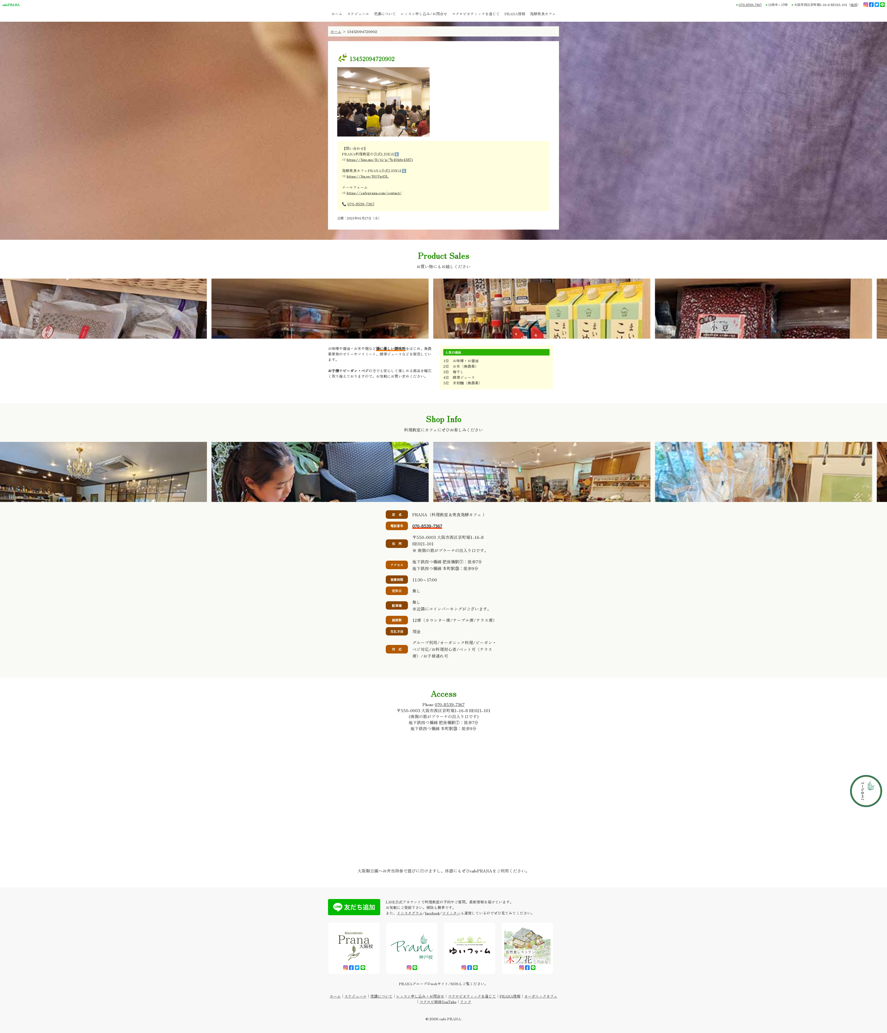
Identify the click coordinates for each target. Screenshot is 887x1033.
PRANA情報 (514, 13)
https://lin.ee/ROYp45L (367, 176)
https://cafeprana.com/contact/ (374, 192)
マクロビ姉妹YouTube (437, 1001)
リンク (465, 1001)
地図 (854, 4)
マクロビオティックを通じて (476, 13)
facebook (432, 913)
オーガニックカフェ (540, 996)
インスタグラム (410, 913)
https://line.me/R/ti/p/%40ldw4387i (379, 159)
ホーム (336, 13)
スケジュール (358, 13)
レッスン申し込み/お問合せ (424, 13)
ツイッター (451, 913)
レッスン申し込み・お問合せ (420, 996)
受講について (385, 13)
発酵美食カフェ (543, 13)
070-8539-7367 (750, 4)
